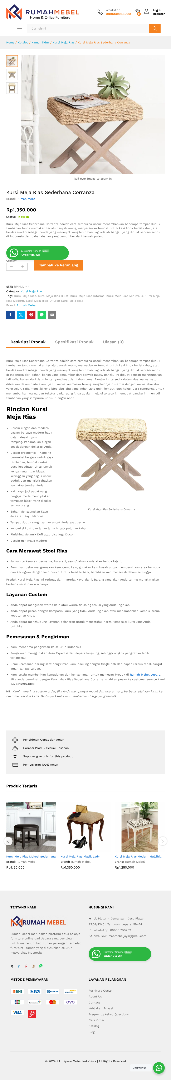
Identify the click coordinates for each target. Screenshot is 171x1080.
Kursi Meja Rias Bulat (53, 296)
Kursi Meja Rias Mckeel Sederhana (31, 856)
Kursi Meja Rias (63, 42)
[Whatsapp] (41, 966)
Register (159, 13)
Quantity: (11, 260)
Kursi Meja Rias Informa (87, 296)
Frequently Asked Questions (109, 1014)
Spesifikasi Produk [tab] (74, 342)
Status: (11, 216)
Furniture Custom (101, 990)
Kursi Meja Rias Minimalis (124, 296)
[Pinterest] (26, 966)
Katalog (23, 42)
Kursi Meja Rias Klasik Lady (79, 856)
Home (10, 42)
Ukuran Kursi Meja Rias (66, 300)
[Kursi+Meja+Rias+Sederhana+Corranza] (21, 315)
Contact (94, 1002)
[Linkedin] (19, 966)
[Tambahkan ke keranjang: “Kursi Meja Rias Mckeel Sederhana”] (26, 849)
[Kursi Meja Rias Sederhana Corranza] (10, 315)
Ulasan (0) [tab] (113, 342)
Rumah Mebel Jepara (145, 674)
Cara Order (96, 1020)
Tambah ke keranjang (58, 265)
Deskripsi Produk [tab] (28, 342)
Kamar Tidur (40, 42)
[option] (31, 838)
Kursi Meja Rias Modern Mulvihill (138, 856)
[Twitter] (11, 966)
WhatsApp (113, 10)
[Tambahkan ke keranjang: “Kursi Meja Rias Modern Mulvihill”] (134, 849)
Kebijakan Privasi (101, 1008)
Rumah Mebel (26, 198)
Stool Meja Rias (37, 300)
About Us (95, 996)
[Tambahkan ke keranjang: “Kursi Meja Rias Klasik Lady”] (80, 849)
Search (155, 28)
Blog (91, 1032)
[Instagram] (33, 966)
